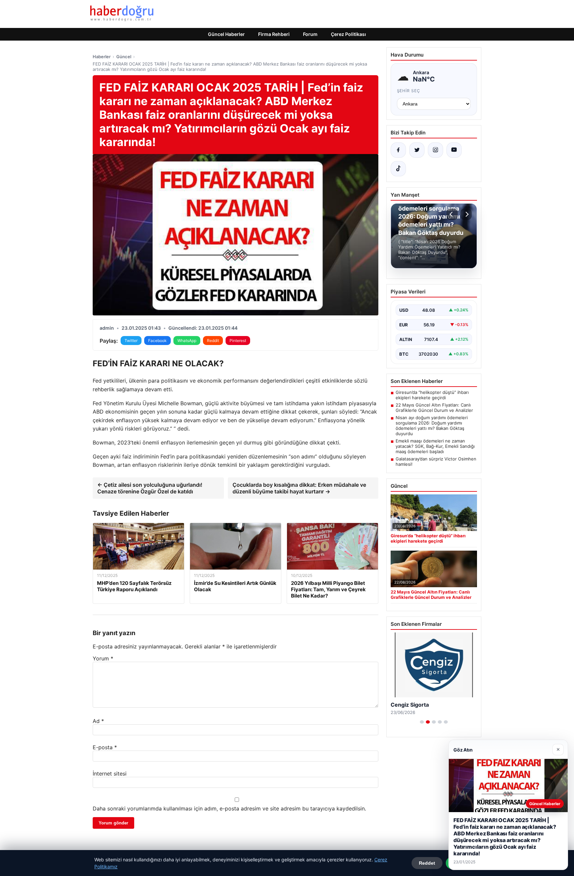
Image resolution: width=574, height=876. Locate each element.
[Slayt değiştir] (422, 722)
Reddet (427, 863)
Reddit (213, 340)
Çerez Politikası (348, 34)
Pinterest (238, 340)
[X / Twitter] (417, 150)
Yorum (103, 658)
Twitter (131, 340)
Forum (310, 34)
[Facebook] (398, 150)
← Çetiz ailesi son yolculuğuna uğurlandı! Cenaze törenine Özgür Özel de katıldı (149, 488)
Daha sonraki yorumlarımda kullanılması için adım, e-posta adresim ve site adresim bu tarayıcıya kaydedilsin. (229, 808)
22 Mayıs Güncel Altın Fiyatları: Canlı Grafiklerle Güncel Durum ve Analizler (434, 407)
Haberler (102, 56)
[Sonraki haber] (466, 214)
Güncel (123, 56)
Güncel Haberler (226, 34)
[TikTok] (398, 168)
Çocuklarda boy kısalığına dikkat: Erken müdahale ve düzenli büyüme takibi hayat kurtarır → (299, 488)
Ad (98, 721)
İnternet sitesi (110, 773)
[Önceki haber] (452, 214)
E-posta (105, 747)
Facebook (157, 340)
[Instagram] (435, 150)
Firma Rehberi (274, 34)
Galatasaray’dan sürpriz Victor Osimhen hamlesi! (436, 461)
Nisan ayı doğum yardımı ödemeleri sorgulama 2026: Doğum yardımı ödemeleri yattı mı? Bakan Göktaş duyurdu (432, 425)
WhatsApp (186, 340)
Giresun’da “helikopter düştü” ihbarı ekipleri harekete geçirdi (432, 395)
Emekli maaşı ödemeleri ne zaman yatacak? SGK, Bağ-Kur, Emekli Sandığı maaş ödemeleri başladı (435, 446)
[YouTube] (454, 150)
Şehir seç (409, 90)
